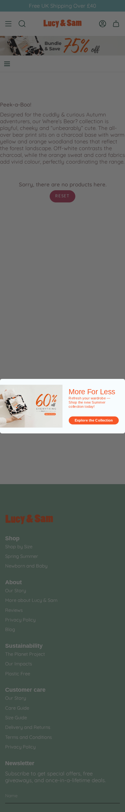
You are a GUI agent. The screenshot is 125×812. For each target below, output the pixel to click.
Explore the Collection (94, 420)
